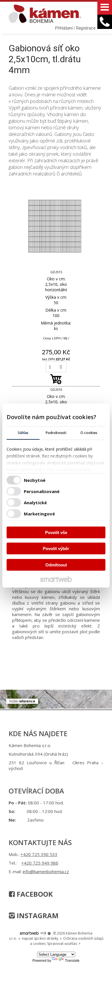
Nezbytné (34, 480)
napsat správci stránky (40, 938)
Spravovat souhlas (62, 943)
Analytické (35, 502)
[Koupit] (56, 379)
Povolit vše (56, 532)
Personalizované (42, 491)
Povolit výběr (56, 548)
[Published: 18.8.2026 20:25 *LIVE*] (43, 933)
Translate (72, 961)
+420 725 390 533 (38, 854)
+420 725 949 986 (39, 863)
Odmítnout (56, 564)
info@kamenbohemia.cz (46, 871)
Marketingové (39, 514)
